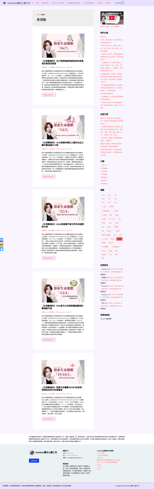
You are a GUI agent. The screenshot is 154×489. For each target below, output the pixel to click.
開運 (116, 254)
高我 (103, 258)
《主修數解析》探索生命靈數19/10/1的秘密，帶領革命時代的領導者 (63, 388)
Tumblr (99, 467)
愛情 (103, 231)
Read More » (48, 94)
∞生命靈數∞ (51, 67)
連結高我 (104, 254)
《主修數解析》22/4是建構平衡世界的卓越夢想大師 (63, 225)
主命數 (115, 211)
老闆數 (110, 251)
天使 (103, 227)
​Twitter (99, 465)
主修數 (111, 206)
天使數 (109, 227)
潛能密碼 (111, 242)
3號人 (115, 195)
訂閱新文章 (34, 460)
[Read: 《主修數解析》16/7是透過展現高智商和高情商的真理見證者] (63, 45)
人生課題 (104, 215)
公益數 (117, 215)
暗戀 (120, 235)
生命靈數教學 (115, 247)
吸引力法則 (112, 219)
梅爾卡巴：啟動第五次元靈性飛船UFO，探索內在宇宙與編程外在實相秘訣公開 (111, 121)
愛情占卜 (110, 231)
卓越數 (104, 219)
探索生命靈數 (106, 235)
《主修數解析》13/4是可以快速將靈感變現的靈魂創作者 (62, 307)
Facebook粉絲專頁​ (102, 455)
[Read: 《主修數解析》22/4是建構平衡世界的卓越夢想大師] (63, 209)
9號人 (115, 202)
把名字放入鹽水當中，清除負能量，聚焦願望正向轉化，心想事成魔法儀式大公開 (111, 152)
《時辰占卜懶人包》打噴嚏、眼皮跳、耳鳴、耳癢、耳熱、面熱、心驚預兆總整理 (111, 48)
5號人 (109, 199)
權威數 (104, 242)
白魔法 (103, 251)
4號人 (103, 199)
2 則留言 (44, 312)
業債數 (119, 239)
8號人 (109, 202)
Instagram (100, 458)
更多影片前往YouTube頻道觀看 (109, 26)
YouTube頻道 (101, 453)
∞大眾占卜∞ (104, 165)
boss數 (104, 206)
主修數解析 (106, 211)
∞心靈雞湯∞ (104, 168)
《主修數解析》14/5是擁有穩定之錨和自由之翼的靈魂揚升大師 (63, 143)
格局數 (112, 239)
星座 (115, 235)
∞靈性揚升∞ (104, 180)
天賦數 (116, 227)
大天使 (110, 223)
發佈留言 (44, 67)
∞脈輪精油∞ (104, 177)
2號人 (109, 195)
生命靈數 (105, 247)
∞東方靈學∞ (104, 171)
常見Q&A (103, 37)
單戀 (119, 219)
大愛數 (117, 223)
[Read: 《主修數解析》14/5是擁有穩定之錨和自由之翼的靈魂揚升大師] (63, 127)
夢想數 (103, 223)
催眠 (110, 215)
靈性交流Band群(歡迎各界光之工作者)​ (108, 460)
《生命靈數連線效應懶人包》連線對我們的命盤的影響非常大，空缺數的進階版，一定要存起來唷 (111, 87)
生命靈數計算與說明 (106, 94)
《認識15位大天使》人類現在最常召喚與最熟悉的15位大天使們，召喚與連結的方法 (112, 56)
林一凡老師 (105, 239)
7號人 (103, 202)
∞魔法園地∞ (104, 184)
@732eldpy (70, 453)
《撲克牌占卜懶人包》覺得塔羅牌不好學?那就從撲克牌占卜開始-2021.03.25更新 (112, 105)
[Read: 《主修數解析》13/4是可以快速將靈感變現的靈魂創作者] (63, 290)
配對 (110, 254)
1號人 (103, 195)
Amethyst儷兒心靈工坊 (18, 2)
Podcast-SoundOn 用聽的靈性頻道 (107, 462)
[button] (32, 3)
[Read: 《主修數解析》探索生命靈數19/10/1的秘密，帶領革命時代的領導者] (63, 372)
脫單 (116, 251)
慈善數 (118, 231)
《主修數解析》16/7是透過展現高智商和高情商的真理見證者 (62, 62)
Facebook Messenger (72, 455)
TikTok (99, 469)
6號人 (115, 199)
